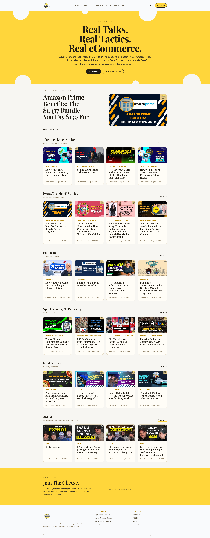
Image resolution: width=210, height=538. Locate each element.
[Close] (118, 252)
